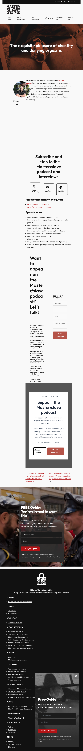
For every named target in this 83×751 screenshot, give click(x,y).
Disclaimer (12, 747)
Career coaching (14, 680)
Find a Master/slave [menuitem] (21, 18)
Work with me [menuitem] (59, 18)
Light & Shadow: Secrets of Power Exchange (24, 706)
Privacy (11, 742)
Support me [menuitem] (70, 18)
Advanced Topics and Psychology (20, 645)
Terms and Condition (16, 744)
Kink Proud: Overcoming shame (20, 709)
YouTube (11, 732)
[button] (39, 451)
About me (12, 611)
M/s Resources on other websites (20, 648)
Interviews (12, 657)
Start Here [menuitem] (9, 18)
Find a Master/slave (15, 632)
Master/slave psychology (17, 660)
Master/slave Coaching (17, 672)
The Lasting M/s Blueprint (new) (20, 689)
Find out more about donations (20, 602)
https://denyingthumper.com (38, 204)
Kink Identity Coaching (16, 674)
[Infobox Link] (35, 189)
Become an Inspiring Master (18, 643)
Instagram (12, 730)
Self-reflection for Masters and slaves (22, 640)
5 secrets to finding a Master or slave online (24, 697)
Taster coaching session (17, 669)
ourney (23, 692)
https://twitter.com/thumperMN (39, 207)
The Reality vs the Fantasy (18, 634)
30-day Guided (14, 692)
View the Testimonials (16, 718)
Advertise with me (15, 623)
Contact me (12, 614)
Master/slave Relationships (18, 637)
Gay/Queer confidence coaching (20, 677)
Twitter (11, 727)
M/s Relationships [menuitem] (36, 18)
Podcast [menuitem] (49, 18)
